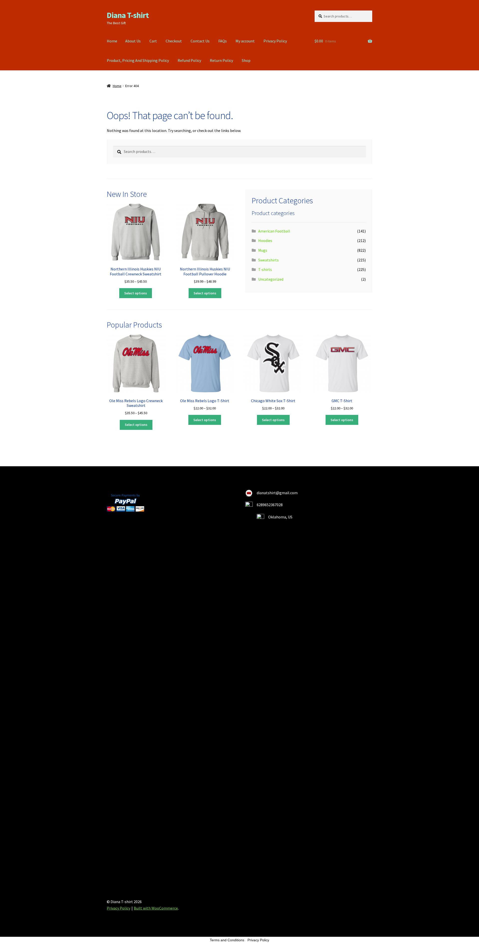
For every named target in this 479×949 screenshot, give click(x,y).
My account (245, 40)
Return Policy (221, 60)
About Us (133, 40)
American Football (274, 231)
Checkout (174, 40)
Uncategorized (270, 279)
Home (112, 40)
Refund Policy (189, 60)
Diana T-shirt (128, 15)
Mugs (262, 250)
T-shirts (265, 269)
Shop (246, 60)
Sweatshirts (268, 259)
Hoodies (265, 240)
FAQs (222, 40)
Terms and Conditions (227, 940)
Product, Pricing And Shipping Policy (138, 60)
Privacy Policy (275, 40)
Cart (153, 40)
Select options (135, 293)
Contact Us (200, 40)
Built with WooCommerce (156, 908)
